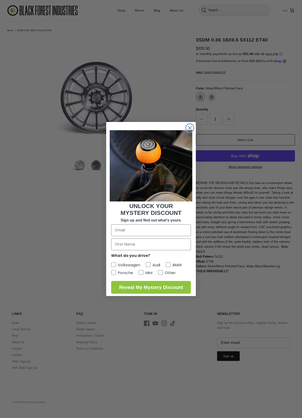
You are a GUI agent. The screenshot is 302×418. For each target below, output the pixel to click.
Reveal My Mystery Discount (151, 287)
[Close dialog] (190, 128)
